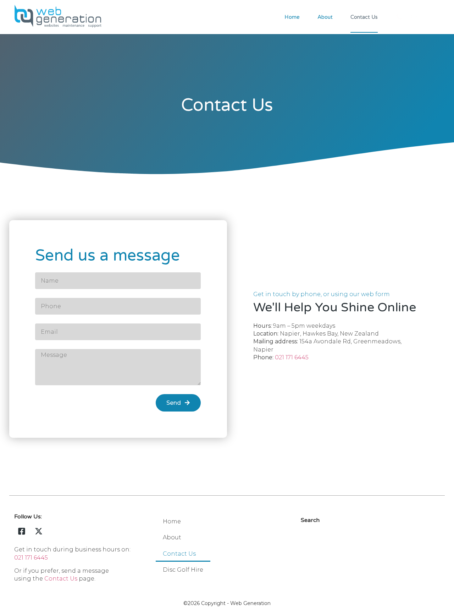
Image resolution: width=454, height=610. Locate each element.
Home (292, 17)
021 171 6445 (292, 357)
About (325, 17)
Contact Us (364, 17)
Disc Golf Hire (183, 569)
